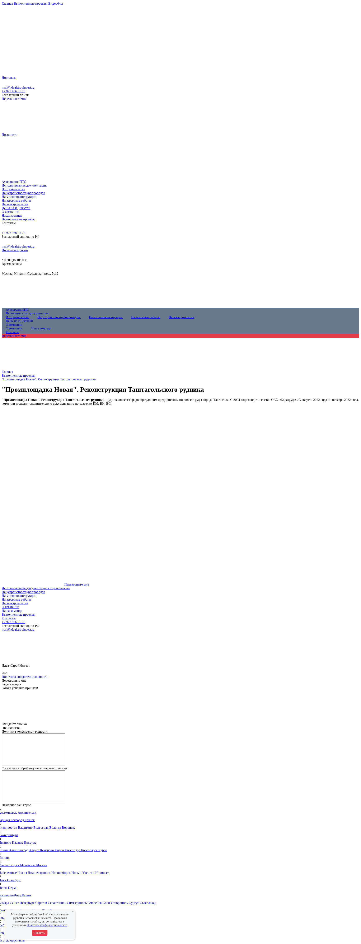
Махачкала (28, 865)
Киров (60, 850)
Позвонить (9, 134)
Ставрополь (120, 903)
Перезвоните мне (14, 98)
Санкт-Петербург (22, 903)
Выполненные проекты (18, 614)
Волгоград (41, 827)
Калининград (19, 850)
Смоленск (95, 903)
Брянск (30, 820)
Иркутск (30, 842)
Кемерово (47, 850)
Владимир (25, 827)
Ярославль (17, 940)
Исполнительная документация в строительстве (36, 588)
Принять (39, 932)
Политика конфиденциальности (24, 676)
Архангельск (27, 812)
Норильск (102, 872)
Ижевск (18, 842)
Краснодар (73, 850)
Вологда (55, 827)
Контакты (9, 618)
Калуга (34, 850)
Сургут (134, 903)
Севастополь (57, 903)
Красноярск (89, 850)
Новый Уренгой (83, 872)
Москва (41, 865)
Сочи (107, 903)
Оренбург (14, 880)
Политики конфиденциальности (47, 925)
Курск (102, 850)
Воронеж (68, 827)
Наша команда (12, 610)
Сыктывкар (148, 903)
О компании (10, 607)
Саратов (41, 903)
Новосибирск (61, 872)
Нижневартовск (39, 872)
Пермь (12, 887)
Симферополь (77, 903)
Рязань (26, 895)
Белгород (18, 820)
